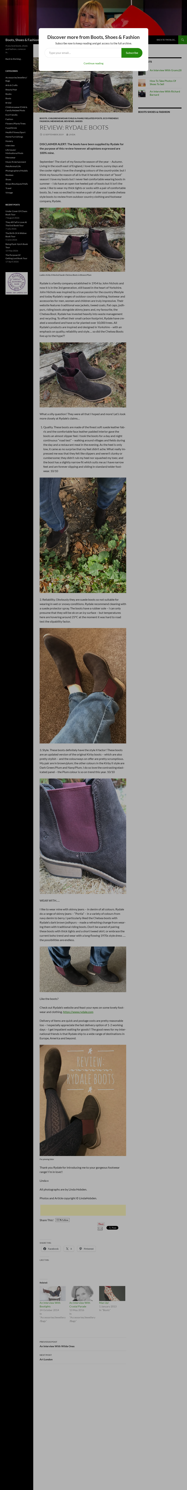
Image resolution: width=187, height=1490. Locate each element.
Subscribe (132, 52)
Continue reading (93, 63)
